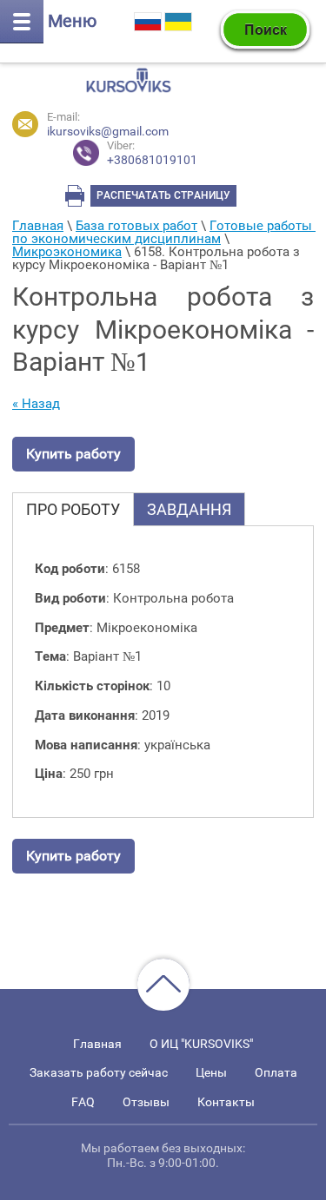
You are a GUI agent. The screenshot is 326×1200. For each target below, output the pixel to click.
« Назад (36, 404)
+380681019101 (152, 153)
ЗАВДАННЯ (189, 509)
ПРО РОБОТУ (73, 509)
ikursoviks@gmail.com (108, 131)
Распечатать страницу (163, 195)
